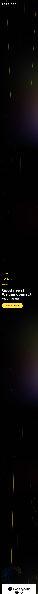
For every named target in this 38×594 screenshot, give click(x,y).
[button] (34, 4)
